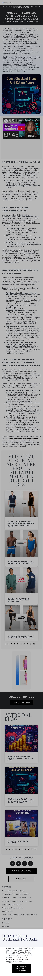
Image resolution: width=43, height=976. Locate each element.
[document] (21, 488)
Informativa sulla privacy (17, 959)
